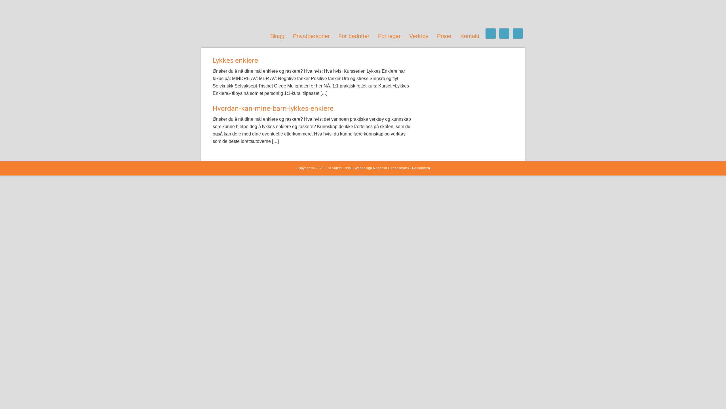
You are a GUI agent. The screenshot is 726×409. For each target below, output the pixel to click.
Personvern (421, 168)
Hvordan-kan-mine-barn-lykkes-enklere (273, 108)
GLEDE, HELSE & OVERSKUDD (258, 14)
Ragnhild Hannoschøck (391, 168)
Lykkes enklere (235, 60)
